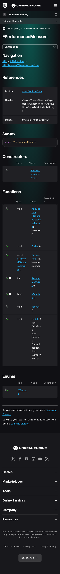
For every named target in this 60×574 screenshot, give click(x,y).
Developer (12, 28)
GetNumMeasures (36, 282)
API (4, 61)
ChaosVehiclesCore (32, 91)
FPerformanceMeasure (35, 174)
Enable (35, 246)
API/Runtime (17, 61)
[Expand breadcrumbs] (22, 28)
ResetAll (36, 306)
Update (35, 319)
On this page (11, 46)
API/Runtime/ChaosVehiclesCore (20, 65)
